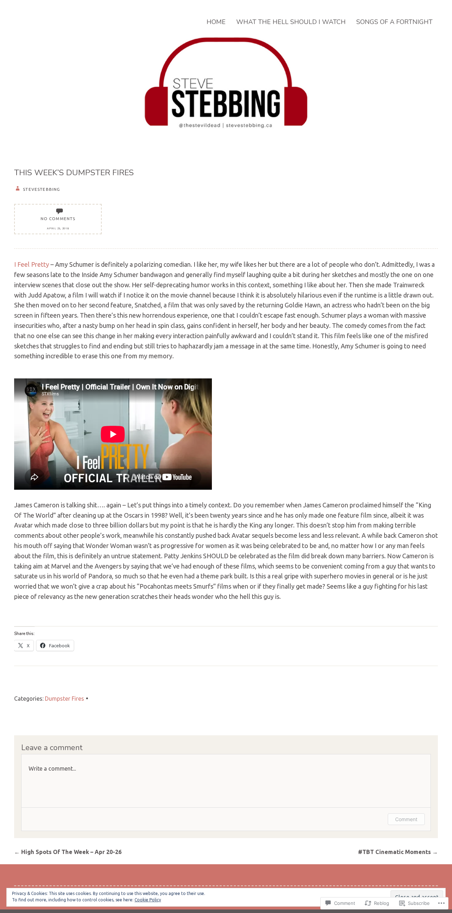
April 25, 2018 (58, 228)
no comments (58, 218)
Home (216, 22)
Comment (406, 819)
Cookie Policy (148, 899)
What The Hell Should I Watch (291, 22)
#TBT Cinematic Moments (398, 852)
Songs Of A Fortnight (394, 22)
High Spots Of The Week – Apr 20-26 (67, 852)
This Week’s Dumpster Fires (74, 172)
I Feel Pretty (31, 264)
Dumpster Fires (64, 698)
